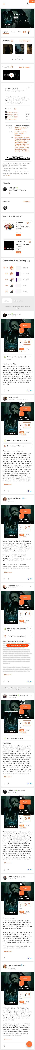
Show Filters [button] (18, 301)
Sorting (6, 301)
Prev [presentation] (16, 57)
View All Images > (24, 41)
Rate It (25, 325)
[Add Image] (12, 41)
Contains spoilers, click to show (17, 645)
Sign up (33, 1)
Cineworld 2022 (20, 242)
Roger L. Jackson (24, 141)
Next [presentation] (19, 57)
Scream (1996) (11, 119)
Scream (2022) (22, 320)
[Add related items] (15, 109)
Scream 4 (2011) (12, 114)
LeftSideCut (12, 188)
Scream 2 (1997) (12, 112)
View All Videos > (24, 67)
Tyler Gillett (18, 129)
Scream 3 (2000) (12, 117)
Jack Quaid (22, 144)
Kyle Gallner (25, 151)
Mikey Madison (19, 149)
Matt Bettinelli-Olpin (20, 128)
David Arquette (21, 139)
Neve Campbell (19, 137)
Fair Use (8, 175)
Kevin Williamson (19, 134)
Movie (22, 349)
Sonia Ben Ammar (24, 147)
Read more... (8, 484)
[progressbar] (17, 274)
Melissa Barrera (19, 142)
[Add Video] (11, 67)
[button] (13, 59)
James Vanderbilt (19, 132)
